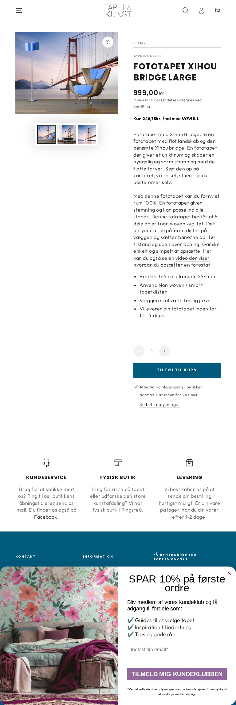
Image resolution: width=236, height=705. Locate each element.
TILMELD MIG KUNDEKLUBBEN (177, 674)
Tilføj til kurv (177, 370)
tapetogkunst (147, 56)
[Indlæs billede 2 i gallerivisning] (66, 134)
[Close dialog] (229, 573)
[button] (185, 10)
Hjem (138, 43)
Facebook (45, 517)
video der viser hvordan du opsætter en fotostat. (172, 261)
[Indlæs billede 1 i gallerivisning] (46, 134)
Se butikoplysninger (160, 404)
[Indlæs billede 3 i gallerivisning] (87, 134)
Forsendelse (165, 100)
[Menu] (19, 10)
